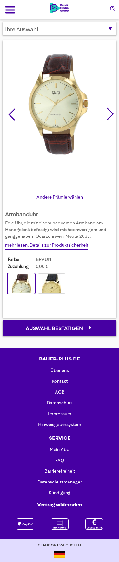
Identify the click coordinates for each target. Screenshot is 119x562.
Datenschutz (60, 402)
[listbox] (38, 284)
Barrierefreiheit (59, 471)
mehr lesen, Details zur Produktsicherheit (46, 245)
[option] (21, 283)
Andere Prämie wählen (59, 197)
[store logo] (59, 8)
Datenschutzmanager (59, 481)
